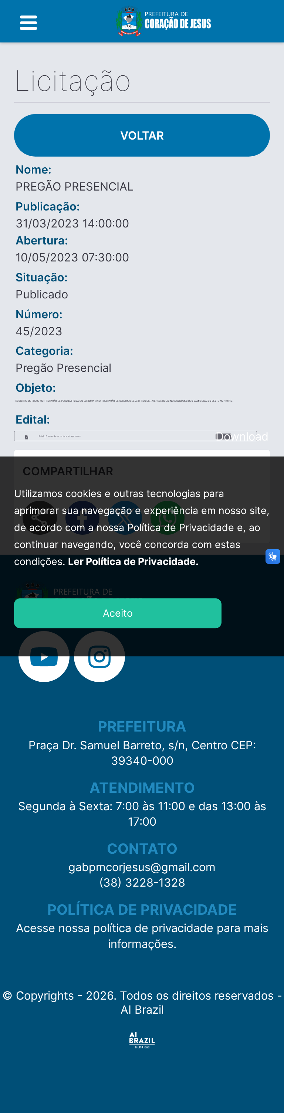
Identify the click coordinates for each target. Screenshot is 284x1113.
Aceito (118, 613)
